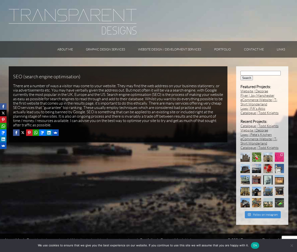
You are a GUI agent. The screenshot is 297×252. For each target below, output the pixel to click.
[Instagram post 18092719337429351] (268, 191)
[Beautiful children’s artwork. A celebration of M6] (279, 157)
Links (281, 49)
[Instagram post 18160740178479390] (279, 202)
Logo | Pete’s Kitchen (256, 135)
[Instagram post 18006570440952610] (245, 180)
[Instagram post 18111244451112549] (268, 168)
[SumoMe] (55, 132)
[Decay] (279, 168)
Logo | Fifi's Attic (252, 108)
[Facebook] (16, 132)
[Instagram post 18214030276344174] (256, 202)
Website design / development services (169, 49)
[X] (23, 132)
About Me (65, 49)
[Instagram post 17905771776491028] (256, 157)
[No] (291, 245)
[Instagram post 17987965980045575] (256, 191)
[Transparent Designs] (73, 33)
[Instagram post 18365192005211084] (268, 180)
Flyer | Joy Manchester (257, 95)
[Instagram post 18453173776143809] (268, 202)
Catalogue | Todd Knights (259, 113)
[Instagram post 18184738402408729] (245, 191)
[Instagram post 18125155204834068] (268, 157)
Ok (255, 245)
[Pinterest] (29, 132)
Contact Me (254, 49)
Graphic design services (105, 49)
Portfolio (222, 49)
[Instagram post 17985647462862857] (279, 191)
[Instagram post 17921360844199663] (245, 157)
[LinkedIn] (49, 132)
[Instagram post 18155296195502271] (256, 168)
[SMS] (42, 132)
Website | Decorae (254, 91)
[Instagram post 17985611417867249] (245, 168)
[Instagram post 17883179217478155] (245, 202)
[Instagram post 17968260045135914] (279, 180)
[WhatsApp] (36, 132)
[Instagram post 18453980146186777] (256, 180)
